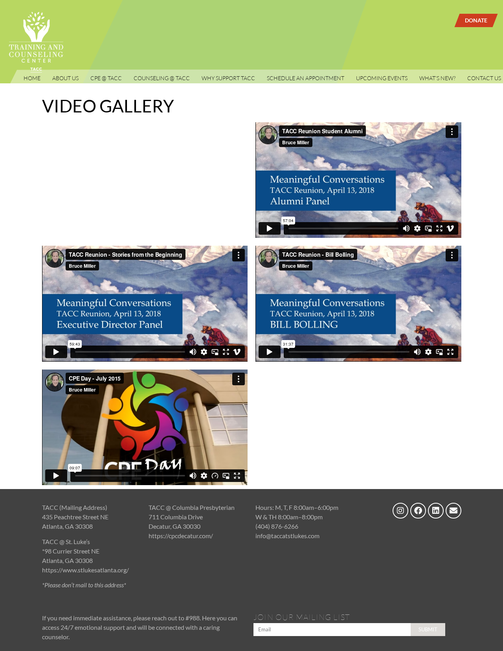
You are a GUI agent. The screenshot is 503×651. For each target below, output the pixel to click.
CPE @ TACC (106, 78)
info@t (264, 535)
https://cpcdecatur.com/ (181, 535)
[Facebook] (418, 511)
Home (32, 78)
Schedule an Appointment (305, 78)
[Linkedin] (436, 511)
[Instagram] (400, 511)
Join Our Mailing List (301, 617)
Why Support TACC (228, 78)
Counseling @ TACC (162, 78)
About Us (65, 78)
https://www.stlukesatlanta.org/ (85, 570)
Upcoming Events (382, 78)
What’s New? (437, 78)
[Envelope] (453, 511)
